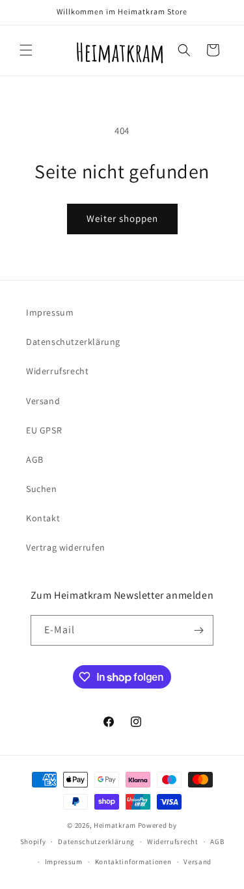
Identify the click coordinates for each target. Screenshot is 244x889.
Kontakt (43, 518)
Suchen (41, 489)
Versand (43, 401)
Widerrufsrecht (57, 371)
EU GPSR (44, 430)
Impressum (50, 312)
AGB (35, 459)
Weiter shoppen (122, 218)
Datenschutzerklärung (73, 342)
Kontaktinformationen (133, 861)
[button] (26, 50)
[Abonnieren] (198, 630)
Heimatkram (115, 825)
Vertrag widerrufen (65, 547)
